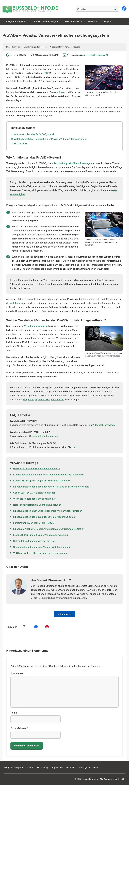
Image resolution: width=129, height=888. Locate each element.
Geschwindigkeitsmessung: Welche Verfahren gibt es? (42, 547)
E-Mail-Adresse (19, 728)
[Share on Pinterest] (47, 627)
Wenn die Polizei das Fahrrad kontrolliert (34, 498)
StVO (47, 73)
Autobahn (15, 303)
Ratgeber (108, 21)
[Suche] (115, 9)
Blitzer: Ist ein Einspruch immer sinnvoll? (34, 541)
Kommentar (17, 673)
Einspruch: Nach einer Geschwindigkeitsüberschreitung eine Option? (49, 529)
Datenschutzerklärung (37, 767)
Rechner (91, 21)
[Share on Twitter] (25, 627)
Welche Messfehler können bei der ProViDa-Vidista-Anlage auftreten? (50, 139)
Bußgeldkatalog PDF (13, 767)
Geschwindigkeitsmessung (35, 47)
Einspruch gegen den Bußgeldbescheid (43, 399)
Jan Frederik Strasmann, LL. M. (95, 55)
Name (14, 712)
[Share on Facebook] (36, 627)
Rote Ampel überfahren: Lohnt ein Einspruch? (37, 504)
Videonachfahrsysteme (60, 47)
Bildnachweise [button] (64, 614)
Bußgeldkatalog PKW (15, 21)
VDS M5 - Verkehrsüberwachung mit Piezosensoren (40, 553)
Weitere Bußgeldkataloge (45, 21)
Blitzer (61, 92)
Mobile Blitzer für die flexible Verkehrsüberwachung (40, 535)
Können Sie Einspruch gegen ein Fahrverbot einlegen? (41, 480)
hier (73, 447)
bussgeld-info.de (13, 47)
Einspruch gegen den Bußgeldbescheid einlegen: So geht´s (44, 517)
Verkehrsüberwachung (36, 326)
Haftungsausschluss (88, 767)
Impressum (57, 767)
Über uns (70, 767)
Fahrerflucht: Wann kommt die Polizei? (33, 523)
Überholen (27, 81)
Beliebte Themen (71, 21)
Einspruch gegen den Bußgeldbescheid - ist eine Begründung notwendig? (51, 486)
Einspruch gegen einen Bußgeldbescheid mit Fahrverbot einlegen (47, 510)
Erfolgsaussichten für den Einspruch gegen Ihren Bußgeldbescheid (48, 474)
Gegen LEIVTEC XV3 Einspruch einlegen (34, 492)
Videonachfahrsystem (104, 425)
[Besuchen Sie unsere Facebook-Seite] (124, 8)
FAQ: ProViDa (21, 143)
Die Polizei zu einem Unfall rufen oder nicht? (36, 468)
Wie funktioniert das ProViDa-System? (34, 134)
